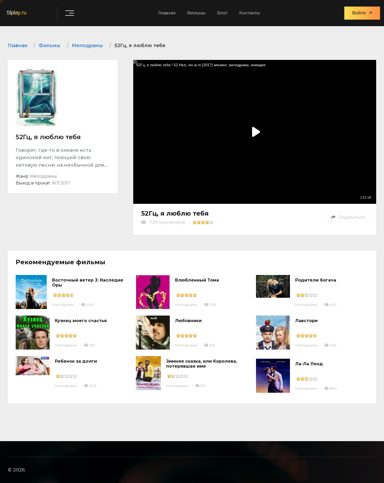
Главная (167, 12)
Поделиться (351, 217)
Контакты (249, 12)
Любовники (188, 320)
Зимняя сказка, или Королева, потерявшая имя (201, 364)
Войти (359, 12)
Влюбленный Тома (197, 280)
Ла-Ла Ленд (309, 363)
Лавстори (306, 320)
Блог (222, 12)
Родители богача (315, 280)
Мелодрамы (63, 304)
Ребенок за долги (76, 361)
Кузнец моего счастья (81, 320)
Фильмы (196, 12)
